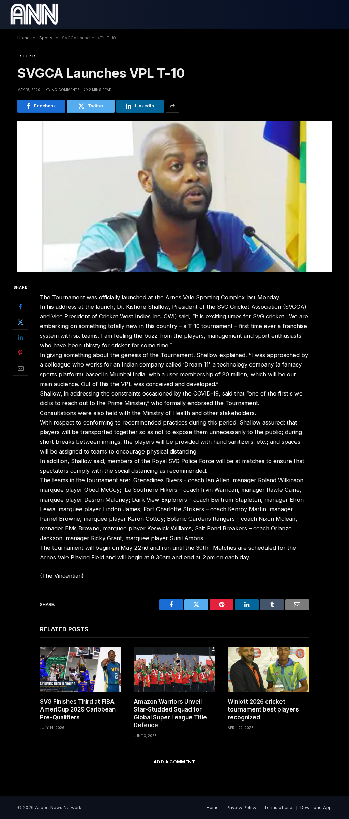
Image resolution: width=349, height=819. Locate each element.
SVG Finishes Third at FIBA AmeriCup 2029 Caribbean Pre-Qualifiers (78, 709)
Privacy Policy (241, 807)
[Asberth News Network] (34, 14)
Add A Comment (174, 761)
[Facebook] (20, 306)
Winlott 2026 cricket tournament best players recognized (263, 709)
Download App (316, 807)
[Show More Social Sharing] (172, 106)
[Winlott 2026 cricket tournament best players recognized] (268, 670)
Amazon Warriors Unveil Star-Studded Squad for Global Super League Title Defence (170, 713)
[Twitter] (20, 322)
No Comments (65, 90)
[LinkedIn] (20, 337)
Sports (28, 56)
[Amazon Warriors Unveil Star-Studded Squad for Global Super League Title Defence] (174, 670)
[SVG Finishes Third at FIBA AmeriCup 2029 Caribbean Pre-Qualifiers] (80, 670)
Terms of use (278, 807)
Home (213, 807)
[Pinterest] (20, 352)
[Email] (20, 368)
